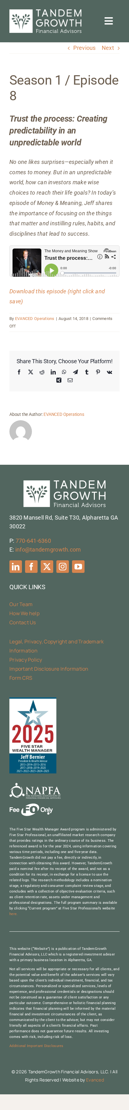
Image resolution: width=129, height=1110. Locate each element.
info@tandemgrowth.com (48, 549)
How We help (24, 613)
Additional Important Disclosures (36, 1046)
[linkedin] (15, 566)
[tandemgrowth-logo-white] (45, 12)
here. (13, 914)
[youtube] (78, 566)
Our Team (21, 604)
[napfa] (35, 785)
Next (108, 48)
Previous (84, 48)
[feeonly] (31, 806)
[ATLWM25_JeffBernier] (32, 700)
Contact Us (22, 622)
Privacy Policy (25, 659)
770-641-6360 (33, 540)
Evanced (95, 1080)
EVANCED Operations (34, 318)
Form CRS (20, 677)
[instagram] (62, 566)
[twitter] (47, 566)
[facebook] (31, 566)
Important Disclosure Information (49, 668)
